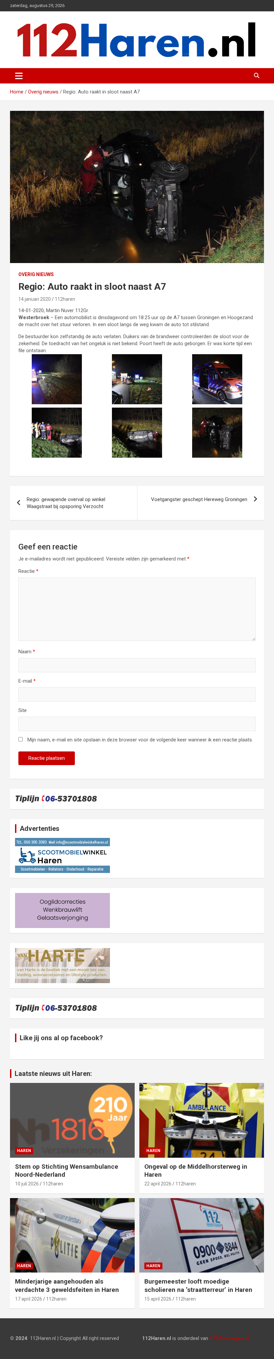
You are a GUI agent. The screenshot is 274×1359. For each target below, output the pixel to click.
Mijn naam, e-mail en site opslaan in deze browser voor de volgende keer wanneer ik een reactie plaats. (140, 740)
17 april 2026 (28, 1299)
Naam (26, 652)
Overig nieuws (36, 274)
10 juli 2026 (27, 1183)
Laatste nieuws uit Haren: (53, 1074)
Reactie (28, 571)
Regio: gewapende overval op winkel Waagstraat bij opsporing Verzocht (66, 502)
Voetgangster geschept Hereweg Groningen (199, 499)
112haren (65, 299)
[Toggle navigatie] (19, 75)
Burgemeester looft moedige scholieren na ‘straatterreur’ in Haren (198, 1286)
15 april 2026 (157, 1299)
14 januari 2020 (34, 299)
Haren (24, 1150)
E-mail (27, 681)
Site (22, 710)
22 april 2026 (157, 1183)
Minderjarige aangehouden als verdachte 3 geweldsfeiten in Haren (67, 1286)
